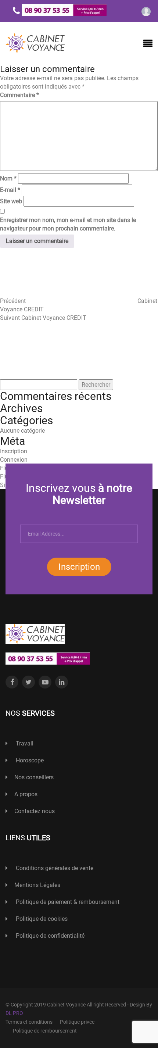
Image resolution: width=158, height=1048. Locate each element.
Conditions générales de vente (53, 868)
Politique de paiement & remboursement (66, 901)
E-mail (10, 189)
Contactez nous (34, 811)
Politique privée (77, 1022)
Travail (23, 743)
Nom (8, 178)
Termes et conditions (29, 1022)
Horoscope (29, 760)
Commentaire (19, 95)
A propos (25, 794)
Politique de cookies (41, 918)
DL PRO (14, 1013)
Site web (11, 201)
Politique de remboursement (45, 1031)
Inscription (79, 567)
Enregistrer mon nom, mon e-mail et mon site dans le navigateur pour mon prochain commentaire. (68, 224)
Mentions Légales (37, 884)
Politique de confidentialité (49, 935)
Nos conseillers (34, 777)
